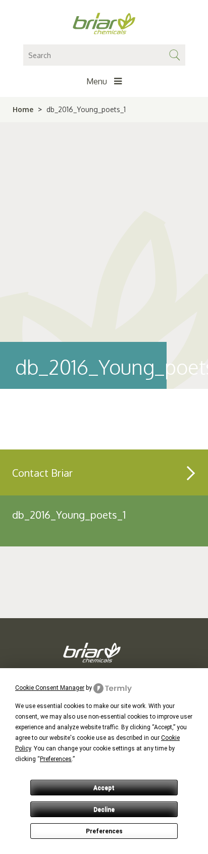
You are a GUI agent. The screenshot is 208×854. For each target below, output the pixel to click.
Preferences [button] (56, 759)
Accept (104, 787)
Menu (97, 81)
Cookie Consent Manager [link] (49, 687)
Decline (104, 809)
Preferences (104, 831)
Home (23, 109)
